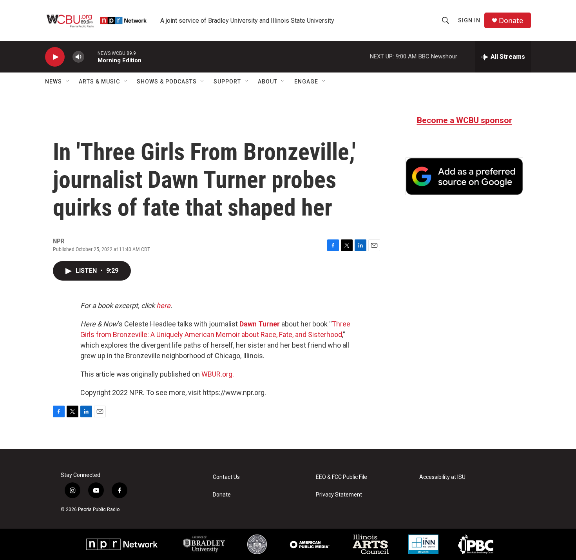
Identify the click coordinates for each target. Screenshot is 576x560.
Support (227, 81)
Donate (511, 20)
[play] (55, 57)
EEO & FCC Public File (341, 477)
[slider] (91, 57)
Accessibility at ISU (442, 477)
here (163, 305)
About (267, 81)
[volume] (78, 57)
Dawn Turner (259, 324)
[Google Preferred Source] (464, 176)
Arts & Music (99, 81)
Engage (306, 81)
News (53, 81)
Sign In (469, 20)
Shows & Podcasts (167, 81)
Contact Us (226, 477)
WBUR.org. (217, 374)
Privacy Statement (339, 495)
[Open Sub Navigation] (68, 81)
